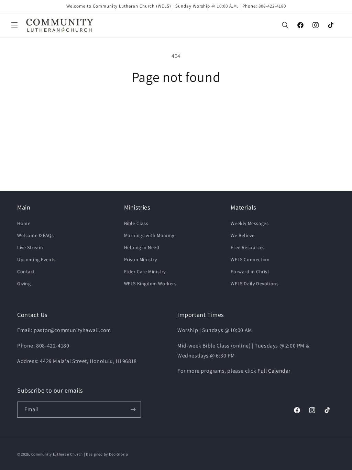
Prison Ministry (140, 259)
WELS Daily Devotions (254, 283)
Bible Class (136, 223)
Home (23, 223)
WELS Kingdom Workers (150, 283)
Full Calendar (273, 370)
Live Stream (30, 247)
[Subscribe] (133, 410)
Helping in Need (142, 247)
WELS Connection (250, 259)
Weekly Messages (249, 223)
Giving (24, 283)
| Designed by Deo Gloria (106, 454)
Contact (26, 271)
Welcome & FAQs (35, 235)
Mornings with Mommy (149, 235)
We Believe (242, 235)
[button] (14, 25)
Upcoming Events (36, 259)
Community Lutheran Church (57, 454)
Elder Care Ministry (145, 271)
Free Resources (247, 247)
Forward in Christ (250, 271)
